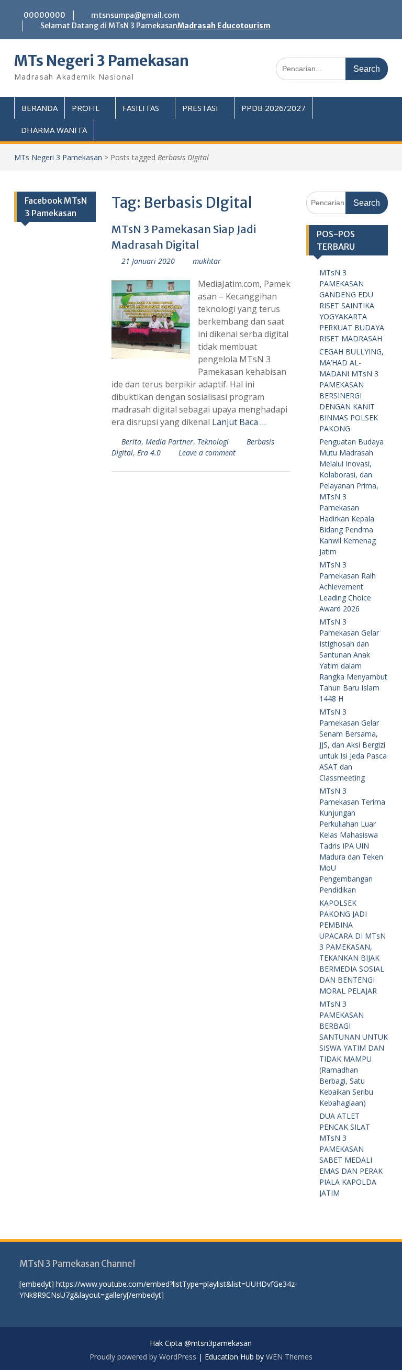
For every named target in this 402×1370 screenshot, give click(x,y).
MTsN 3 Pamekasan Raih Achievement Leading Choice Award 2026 (347, 587)
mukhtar (207, 261)
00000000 (44, 15)
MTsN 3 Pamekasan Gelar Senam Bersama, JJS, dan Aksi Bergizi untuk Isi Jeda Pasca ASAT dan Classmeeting (353, 745)
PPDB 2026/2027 (273, 108)
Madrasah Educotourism (224, 25)
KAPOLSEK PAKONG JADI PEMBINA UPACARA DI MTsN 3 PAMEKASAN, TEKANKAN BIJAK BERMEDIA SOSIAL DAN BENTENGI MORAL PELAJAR (352, 947)
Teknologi (213, 442)
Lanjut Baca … (239, 422)
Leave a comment (207, 453)
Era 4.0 (149, 453)
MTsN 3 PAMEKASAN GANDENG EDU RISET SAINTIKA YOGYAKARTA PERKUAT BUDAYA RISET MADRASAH (351, 305)
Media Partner (169, 442)
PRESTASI (200, 108)
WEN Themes (289, 1357)
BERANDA (39, 108)
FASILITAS (140, 108)
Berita (131, 442)
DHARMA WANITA (54, 130)
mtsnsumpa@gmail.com (135, 15)
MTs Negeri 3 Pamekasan (101, 60)
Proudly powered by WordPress (143, 1357)
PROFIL (85, 108)
